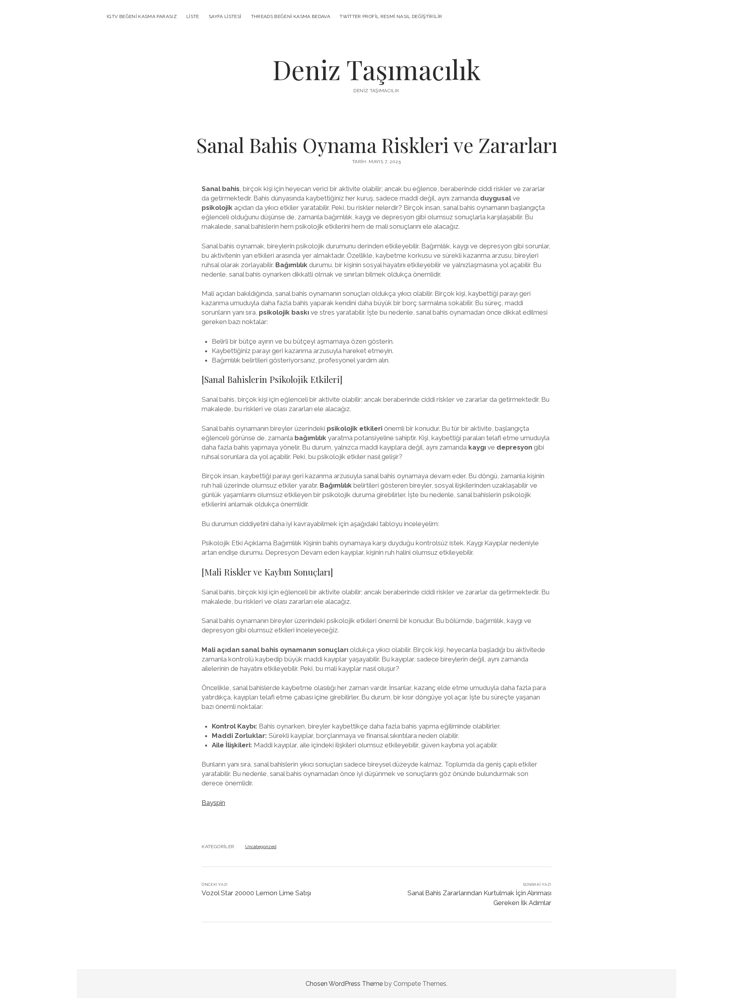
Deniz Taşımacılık (377, 69)
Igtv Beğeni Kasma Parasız (142, 16)
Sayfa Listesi (225, 16)
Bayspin (213, 803)
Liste (192, 16)
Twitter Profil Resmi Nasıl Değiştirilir (391, 16)
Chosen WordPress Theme (344, 983)
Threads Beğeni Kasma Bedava (291, 16)
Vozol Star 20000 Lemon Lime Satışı (256, 893)
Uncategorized (260, 846)
